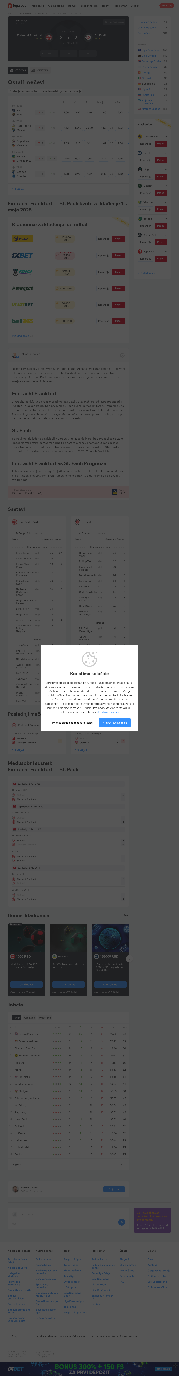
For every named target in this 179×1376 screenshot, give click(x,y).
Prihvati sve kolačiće (115, 722)
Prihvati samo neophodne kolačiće (72, 722)
